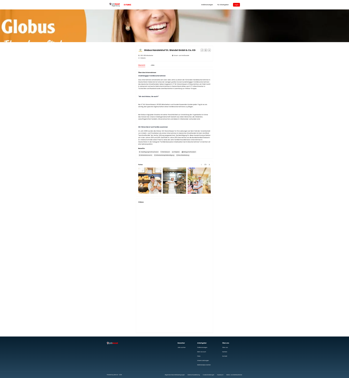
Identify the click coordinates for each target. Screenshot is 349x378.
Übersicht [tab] (141, 65)
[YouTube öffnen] (209, 50)
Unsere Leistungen (203, 360)
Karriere (224, 352)
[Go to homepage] (114, 5)
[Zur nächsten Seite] (209, 164)
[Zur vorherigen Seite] (201, 164)
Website (143, 58)
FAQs (198, 356)
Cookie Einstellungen (208, 375)
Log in (236, 5)
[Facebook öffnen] (202, 50)
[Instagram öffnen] (205, 50)
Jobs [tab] (152, 65)
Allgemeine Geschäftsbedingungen (175, 375)
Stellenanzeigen (207, 5)
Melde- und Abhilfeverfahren (234, 375)
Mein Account (201, 352)
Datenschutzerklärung (194, 375)
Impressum (220, 375)
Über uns (225, 347)
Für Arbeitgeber (223, 5)
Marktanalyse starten (204, 365)
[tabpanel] (174, 201)
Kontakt (224, 356)
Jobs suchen (182, 347)
